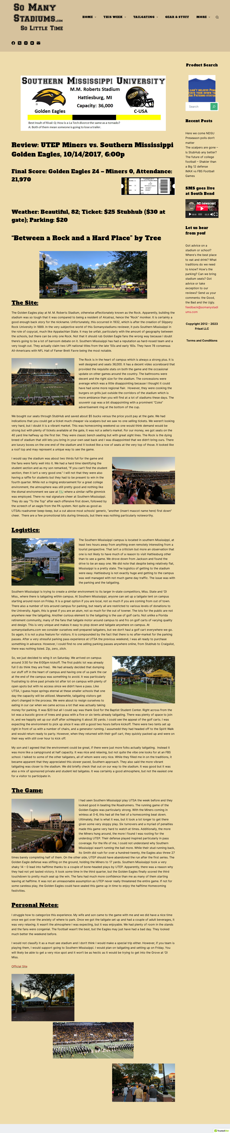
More (201, 17)
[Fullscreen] (216, 214)
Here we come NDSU (199, 133)
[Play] (190, 214)
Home (87, 17)
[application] (201, 208)
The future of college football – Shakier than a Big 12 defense (200, 161)
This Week (113, 17)
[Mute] (212, 214)
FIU (61, 491)
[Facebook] (13, 43)
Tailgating (144, 17)
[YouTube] (32, 43)
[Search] (217, 17)
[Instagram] (26, 43)
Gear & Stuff (177, 17)
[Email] (38, 43)
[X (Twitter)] (19, 43)
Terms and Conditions (201, 340)
